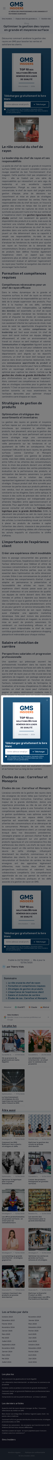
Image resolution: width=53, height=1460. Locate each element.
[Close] (47, 700)
